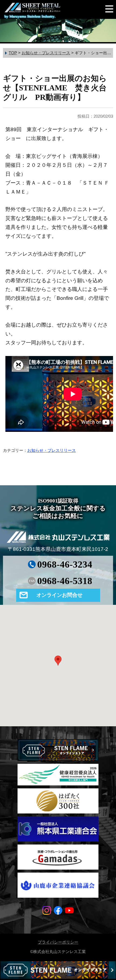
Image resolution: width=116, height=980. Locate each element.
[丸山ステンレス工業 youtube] (69, 913)
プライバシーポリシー (58, 942)
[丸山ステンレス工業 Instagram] (46, 913)
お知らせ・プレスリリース (51, 450)
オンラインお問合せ (59, 595)
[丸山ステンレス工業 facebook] (58, 913)
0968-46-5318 (64, 581)
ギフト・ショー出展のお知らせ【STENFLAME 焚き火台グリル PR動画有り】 (55, 87)
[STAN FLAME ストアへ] (58, 970)
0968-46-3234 (64, 564)
